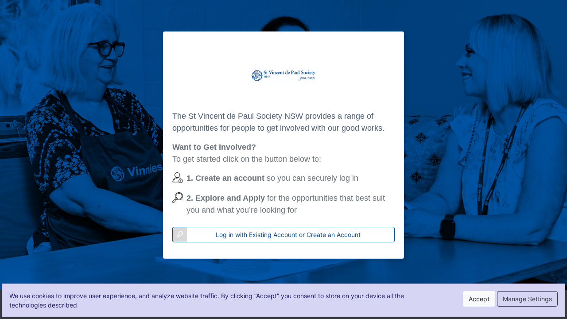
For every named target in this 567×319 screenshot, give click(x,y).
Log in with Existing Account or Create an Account (288, 234)
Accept (479, 299)
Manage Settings (527, 299)
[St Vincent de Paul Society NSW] (283, 75)
